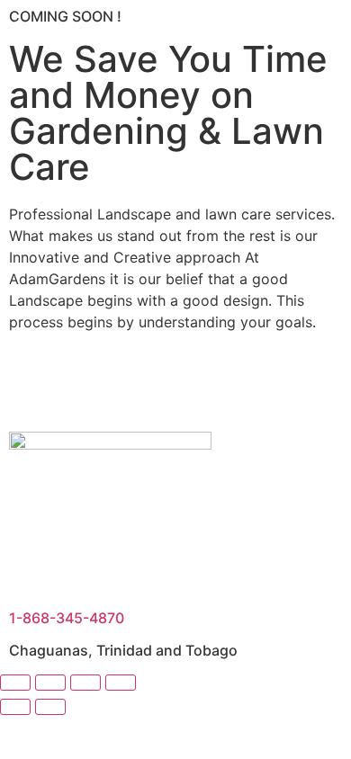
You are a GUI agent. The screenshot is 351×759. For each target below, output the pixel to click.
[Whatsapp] (229, 385)
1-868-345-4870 (66, 618)
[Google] (180, 385)
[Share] (85, 682)
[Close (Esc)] (120, 682)
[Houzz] (130, 385)
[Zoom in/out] (15, 682)
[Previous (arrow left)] (15, 707)
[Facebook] (31, 385)
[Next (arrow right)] (50, 707)
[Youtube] (81, 385)
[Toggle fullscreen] (50, 682)
